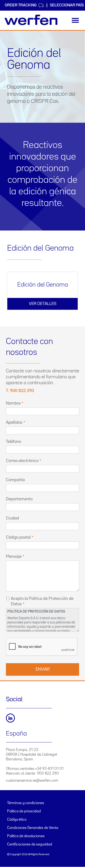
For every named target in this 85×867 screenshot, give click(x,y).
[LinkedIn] (10, 718)
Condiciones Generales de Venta (32, 828)
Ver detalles (42, 304)
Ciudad (12, 518)
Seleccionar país (67, 5)
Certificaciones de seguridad (29, 844)
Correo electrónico (22, 461)
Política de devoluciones (26, 836)
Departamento (19, 499)
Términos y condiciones (25, 803)
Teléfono (13, 442)
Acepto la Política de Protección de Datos (42, 601)
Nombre (13, 403)
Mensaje (13, 556)
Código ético (16, 819)
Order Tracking (21, 5)
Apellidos (14, 422)
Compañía (15, 480)
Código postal (18, 537)
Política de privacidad (24, 811)
